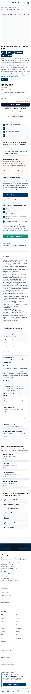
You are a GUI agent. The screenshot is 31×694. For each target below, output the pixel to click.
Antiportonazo (5, 592)
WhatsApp (4, 576)
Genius (3, 631)
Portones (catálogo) (6, 650)
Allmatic (18, 631)
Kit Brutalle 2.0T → (8, 433)
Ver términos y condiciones (15, 199)
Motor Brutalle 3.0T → (20, 433)
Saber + (4, 79)
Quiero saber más (14, 684)
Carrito (3, 661)
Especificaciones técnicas (10, 346)
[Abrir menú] (3, 3)
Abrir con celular (5, 602)
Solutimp (3, 641)
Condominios (4, 588)
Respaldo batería (5, 599)
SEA (17, 621)
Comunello (19, 628)
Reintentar (8, 340)
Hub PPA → (6, 436)
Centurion (18, 615)
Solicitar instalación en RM (15, 116)
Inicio (2, 7)
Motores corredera (10, 7)
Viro (2, 638)
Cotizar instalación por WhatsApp (13, 171)
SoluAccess (8, 664)
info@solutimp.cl (5, 578)
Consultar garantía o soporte (15, 194)
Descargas (6, 351)
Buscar (13, 692)
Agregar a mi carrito (15, 104)
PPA (2, 44)
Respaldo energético (6, 654)
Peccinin (3, 628)
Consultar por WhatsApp (15, 111)
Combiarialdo (19, 638)
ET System (19, 635)
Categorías (8, 692)
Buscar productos (6, 657)
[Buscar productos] (24, 3)
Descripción (6, 256)
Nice (2, 618)
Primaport (3, 635)
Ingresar (28, 692)
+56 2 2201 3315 (5, 573)
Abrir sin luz (4, 606)
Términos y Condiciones (7, 672)
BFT (2, 615)
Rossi (17, 625)
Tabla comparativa (6, 595)
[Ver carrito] (28, 3)
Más (23, 692)
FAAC (17, 618)
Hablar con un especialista (16, 236)
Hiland (3, 625)
